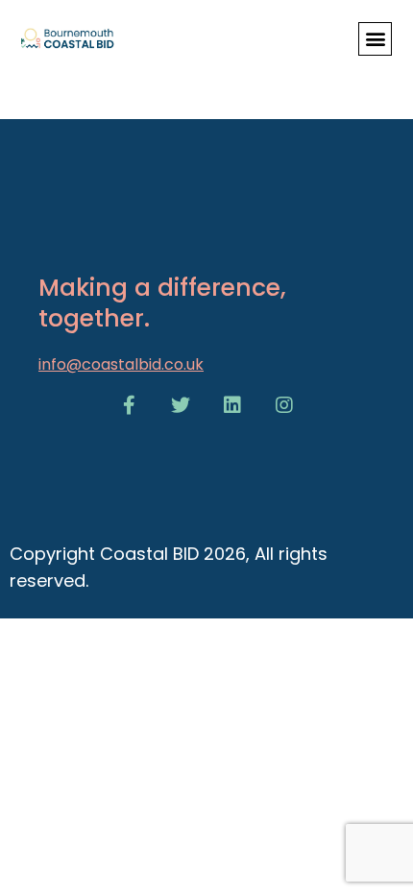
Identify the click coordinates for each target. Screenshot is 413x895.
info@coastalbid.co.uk (121, 364)
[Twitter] (180, 405)
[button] (375, 39)
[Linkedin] (232, 405)
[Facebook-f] (128, 405)
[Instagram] (284, 405)
